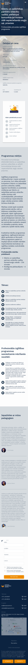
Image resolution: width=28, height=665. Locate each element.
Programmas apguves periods (9, 72)
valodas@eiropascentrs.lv (7, 608)
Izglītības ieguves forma (8, 77)
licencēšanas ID (17, 89)
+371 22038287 (5, 596)
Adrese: (3, 612)
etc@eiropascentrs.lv (6, 605)
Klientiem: (14, 640)
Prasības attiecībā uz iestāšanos (10, 60)
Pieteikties (14, 577)
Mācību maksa (6, 54)
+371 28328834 (5, 599)
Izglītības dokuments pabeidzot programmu (12, 83)
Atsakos (8, 661)
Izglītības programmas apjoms (9, 65)
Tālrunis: (4, 594)
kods (4, 89)
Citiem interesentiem (14, 647)
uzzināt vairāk (20, 656)
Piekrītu (20, 661)
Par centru (14, 643)
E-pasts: (3, 603)
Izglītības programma (7, 46)
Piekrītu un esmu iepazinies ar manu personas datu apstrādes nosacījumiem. (15, 568)
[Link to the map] (14, 635)
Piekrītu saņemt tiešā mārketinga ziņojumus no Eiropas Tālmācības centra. (15, 571)
